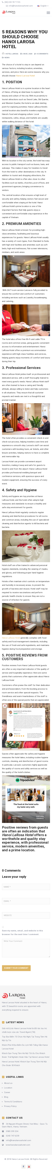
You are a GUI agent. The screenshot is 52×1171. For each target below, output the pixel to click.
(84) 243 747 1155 (12, 2)
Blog (6, 1097)
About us (8, 1083)
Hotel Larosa (11, 54)
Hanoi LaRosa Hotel (11, 638)
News (7, 58)
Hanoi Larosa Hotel (25, 76)
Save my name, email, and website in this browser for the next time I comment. (22, 932)
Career (7, 1092)
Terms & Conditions (13, 1101)
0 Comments (42, 54)
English (43, 6)
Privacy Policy (10, 1106)
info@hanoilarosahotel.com (21, 6)
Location (8, 1088)
